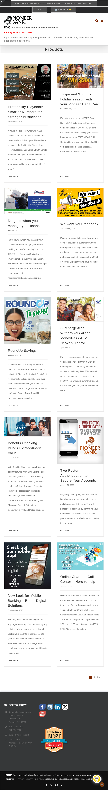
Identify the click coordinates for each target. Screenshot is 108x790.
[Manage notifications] (102, 784)
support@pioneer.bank (19, 735)
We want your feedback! (79, 224)
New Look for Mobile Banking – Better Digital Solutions (27, 600)
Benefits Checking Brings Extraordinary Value (24, 448)
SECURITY (29, 779)
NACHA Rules (39, 779)
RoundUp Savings (22, 350)
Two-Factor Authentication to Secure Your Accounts (78, 475)
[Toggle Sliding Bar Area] (2, 2)
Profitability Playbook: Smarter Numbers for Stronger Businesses (25, 112)
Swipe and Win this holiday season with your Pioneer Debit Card (79, 99)
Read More (12, 177)
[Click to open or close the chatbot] (97, 779)
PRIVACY (21, 779)
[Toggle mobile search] (96, 20)
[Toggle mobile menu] (102, 20)
